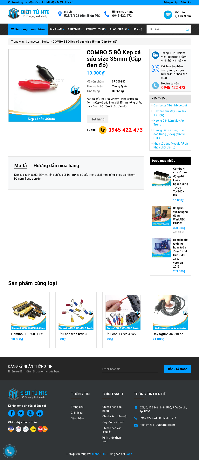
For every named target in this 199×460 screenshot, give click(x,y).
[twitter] (20, 413)
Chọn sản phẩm (28, 341)
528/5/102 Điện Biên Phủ (82, 16)
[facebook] (11, 413)
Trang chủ (77, 406)
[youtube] (39, 413)
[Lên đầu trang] (193, 319)
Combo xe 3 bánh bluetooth (171, 105)
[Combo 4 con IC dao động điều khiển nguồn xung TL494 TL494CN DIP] (161, 176)
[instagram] (30, 413)
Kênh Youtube (95, 29)
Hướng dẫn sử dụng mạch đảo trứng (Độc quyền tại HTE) (170, 134)
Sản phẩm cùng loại (32, 283)
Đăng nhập (171, 2)
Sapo (129, 454)
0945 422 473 (122, 16)
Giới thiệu (77, 412)
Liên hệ (137, 29)
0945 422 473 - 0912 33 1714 (158, 418)
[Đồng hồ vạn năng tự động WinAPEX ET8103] (161, 215)
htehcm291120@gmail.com (157, 424)
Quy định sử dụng (113, 422)
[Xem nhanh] (29, 312)
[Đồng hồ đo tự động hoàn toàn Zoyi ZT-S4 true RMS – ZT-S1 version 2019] (161, 247)
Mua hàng (170, 341)
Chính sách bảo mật (115, 416)
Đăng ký (186, 2)
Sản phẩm (56, 29)
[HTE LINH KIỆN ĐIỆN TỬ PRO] (28, 13)
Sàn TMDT (74, 29)
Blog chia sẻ (119, 29)
